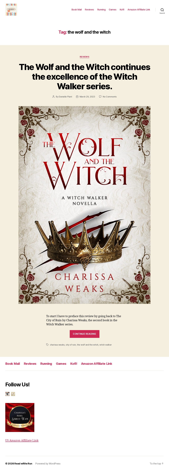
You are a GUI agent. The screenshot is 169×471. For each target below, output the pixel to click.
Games (112, 9)
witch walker (105, 344)
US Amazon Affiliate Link (21, 440)
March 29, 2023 (87, 96)
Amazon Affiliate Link (139, 9)
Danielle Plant (65, 96)
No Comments (110, 96)
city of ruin (71, 344)
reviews (84, 57)
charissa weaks (57, 344)
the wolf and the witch (87, 344)
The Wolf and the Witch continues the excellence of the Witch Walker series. (84, 76)
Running (101, 9)
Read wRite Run (23, 463)
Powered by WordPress (47, 463)
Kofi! (122, 9)
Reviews (89, 9)
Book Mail (77, 9)
